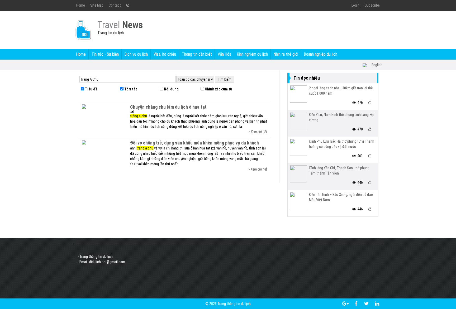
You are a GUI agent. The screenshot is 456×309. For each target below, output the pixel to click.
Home (80, 5)
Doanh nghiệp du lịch (320, 54)
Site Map (96, 5)
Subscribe (372, 5)
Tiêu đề (90, 89)
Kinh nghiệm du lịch (252, 54)
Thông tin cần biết (197, 54)
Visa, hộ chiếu (165, 54)
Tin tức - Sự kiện (105, 54)
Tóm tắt (130, 89)
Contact (115, 5)
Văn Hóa (224, 54)
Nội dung (171, 89)
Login (355, 5)
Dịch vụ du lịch (136, 54)
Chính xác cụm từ (218, 89)
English (377, 65)
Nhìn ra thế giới (286, 54)
